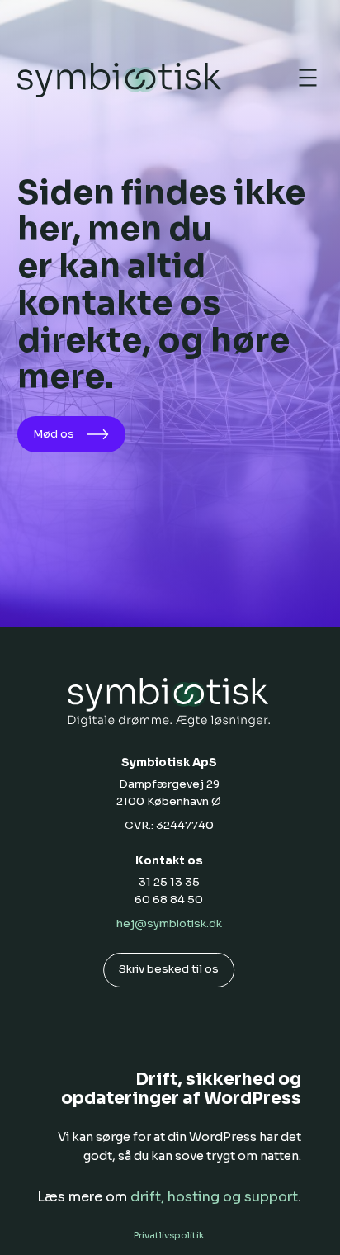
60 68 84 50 (169, 900)
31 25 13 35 (169, 882)
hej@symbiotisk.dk (169, 923)
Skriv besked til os (169, 969)
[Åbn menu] (308, 77)
